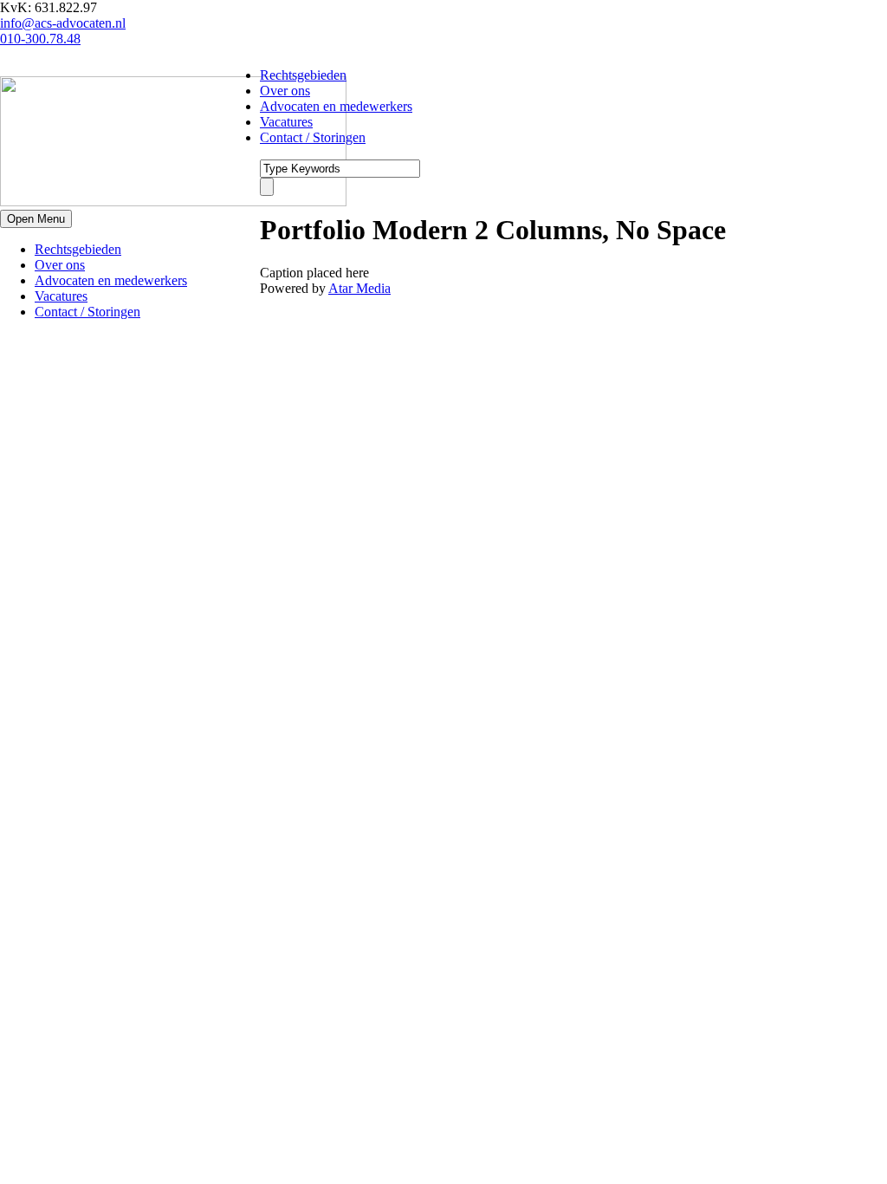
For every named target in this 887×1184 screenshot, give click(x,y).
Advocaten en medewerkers (111, 280)
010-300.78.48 (40, 38)
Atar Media (359, 288)
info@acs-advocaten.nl (63, 23)
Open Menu (36, 218)
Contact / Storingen (87, 311)
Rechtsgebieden (78, 249)
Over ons (60, 264)
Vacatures (61, 296)
